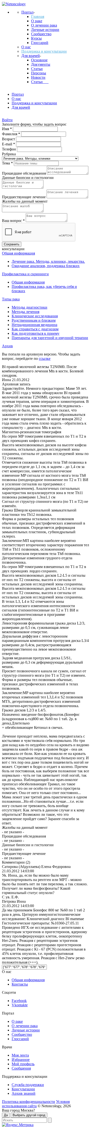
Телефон (9, 149)
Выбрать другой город (29, 1115)
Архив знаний (23, 1093)
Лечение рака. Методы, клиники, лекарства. (48, 261)
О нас (26, 47)
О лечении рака (44, 25)
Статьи (37, 69)
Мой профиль (23, 1064)
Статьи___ (40, 82)
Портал (27, 12)
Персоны (38, 73)
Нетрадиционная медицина (34, 325)
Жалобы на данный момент (25, 201)
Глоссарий (39, 43)
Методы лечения (25, 312)
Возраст (9, 139)
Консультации (23, 1089)
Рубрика (9, 154)
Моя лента (20, 1055)
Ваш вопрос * (14, 221)
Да (6, 1115)
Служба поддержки (28, 1085)
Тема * (8, 163)
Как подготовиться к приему (35, 333)
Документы (40, 64)
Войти (7, 120)
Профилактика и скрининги (25, 274)
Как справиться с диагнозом (35, 329)
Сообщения (21, 1068)
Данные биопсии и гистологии (28, 178)
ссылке (44, 358)
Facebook (19, 1001)
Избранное (21, 1060)
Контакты (20, 984)
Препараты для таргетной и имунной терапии (50, 338)
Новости (38, 77)
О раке (36, 21)
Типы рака (11, 299)
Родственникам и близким (34, 320)
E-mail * (9, 144)
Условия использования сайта (36, 1104)
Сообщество (41, 34)
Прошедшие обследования (24, 173)
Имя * (7, 129)
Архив (7, 346)
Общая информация (18, 253)
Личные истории (45, 30)
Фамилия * (11, 134)
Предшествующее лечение (24, 197)
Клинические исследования (35, 316)
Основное (39, 60)
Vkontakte (20, 1005)
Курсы (36, 38)
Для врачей (30, 56)
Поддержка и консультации (44, 51)
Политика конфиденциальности (28, 1102)
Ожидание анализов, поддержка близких (46, 266)
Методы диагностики (29, 307)
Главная (37, 16)
